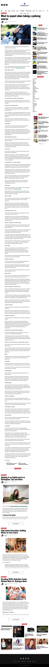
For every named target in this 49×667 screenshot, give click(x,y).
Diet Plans (34, 87)
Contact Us (15, 661)
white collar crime (17, 188)
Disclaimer (29, 661)
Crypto (17, 10)
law (5, 176)
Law (43, 10)
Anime (6, 10)
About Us (19, 661)
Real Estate (35, 103)
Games (34, 94)
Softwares (34, 105)
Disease (34, 89)
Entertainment (22, 10)
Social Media (35, 104)
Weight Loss (35, 111)
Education (34, 90)
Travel (21, 13)
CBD (33, 84)
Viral (28, 13)
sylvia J (6, 22)
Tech (37, 10)
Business (9, 10)
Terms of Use (34, 661)
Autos (34, 81)
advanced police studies (20, 67)
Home (34, 97)
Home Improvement (28, 10)
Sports (25, 13)
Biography (13, 10)
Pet (33, 102)
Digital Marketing (35, 88)
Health (34, 10)
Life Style (40, 10)
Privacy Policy (24, 661)
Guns (33, 95)
